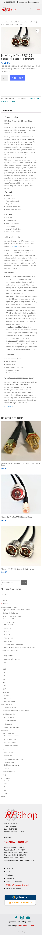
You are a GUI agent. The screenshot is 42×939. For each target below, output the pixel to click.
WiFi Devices (7, 724)
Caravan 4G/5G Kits (10, 707)
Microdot (6, 692)
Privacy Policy (10, 878)
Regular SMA (9, 656)
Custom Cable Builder (9, 607)
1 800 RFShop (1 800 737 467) (16, 842)
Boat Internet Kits (9, 714)
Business (4, 600)
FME (4, 676)
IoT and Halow (8, 752)
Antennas (4, 731)
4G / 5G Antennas (9, 733)
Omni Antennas (10, 739)
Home (3, 22)
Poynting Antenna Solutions (13, 759)
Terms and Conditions (14, 882)
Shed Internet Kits (9, 721)
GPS (4, 749)
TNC (4, 672)
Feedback (9, 875)
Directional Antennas (11, 736)
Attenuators (5, 778)
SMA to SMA (8, 625)
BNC (4, 669)
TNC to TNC (8, 638)
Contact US (16, 246)
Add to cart (17, 77)
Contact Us (9, 868)
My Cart (5, 604)
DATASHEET (8, 407)
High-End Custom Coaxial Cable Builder (17, 610)
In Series (7, 698)
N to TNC (7, 635)
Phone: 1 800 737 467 (25, 925)
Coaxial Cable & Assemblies (11, 616)
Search (24, 582)
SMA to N (7, 628)
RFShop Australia (27, 922)
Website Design (21, 932)
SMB (4, 662)
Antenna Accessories (10, 746)
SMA (4, 653)
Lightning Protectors (11, 765)
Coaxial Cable (10, 22)
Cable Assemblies (21, 22)
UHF (4, 689)
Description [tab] (7, 111)
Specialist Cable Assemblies (13, 645)
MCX (4, 679)
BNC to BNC (8, 641)
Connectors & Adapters (9, 651)
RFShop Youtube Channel (17, 885)
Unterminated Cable (10, 619)
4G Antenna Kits (10, 742)
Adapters (6, 696)
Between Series (9, 701)
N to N (30, 22)
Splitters (7, 768)
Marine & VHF (7, 756)
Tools (3, 797)
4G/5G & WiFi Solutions (9, 705)
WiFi (4, 775)
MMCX (5, 682)
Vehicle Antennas (9, 772)
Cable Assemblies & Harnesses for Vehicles (19, 647)
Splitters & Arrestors (10, 762)
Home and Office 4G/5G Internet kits (16, 711)
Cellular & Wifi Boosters (11, 727)
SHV (4, 686)
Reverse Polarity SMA (11, 659)
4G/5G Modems (8, 717)
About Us (9, 872)
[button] (37, 31)
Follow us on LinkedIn (13, 888)
